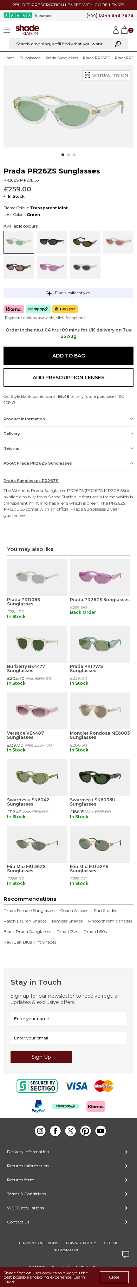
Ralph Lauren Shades (25, 921)
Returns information (28, 1165)
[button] (62, 154)
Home (9, 57)
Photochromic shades (110, 921)
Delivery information (28, 1151)
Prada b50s (95, 931)
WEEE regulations (25, 1207)
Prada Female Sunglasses (29, 910)
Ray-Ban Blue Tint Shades (30, 942)
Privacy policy (81, 1243)
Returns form (20, 1179)
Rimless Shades (67, 921)
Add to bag (68, 356)
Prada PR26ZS (96, 57)
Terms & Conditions (26, 1193)
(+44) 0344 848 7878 (109, 15)
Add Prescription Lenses (68, 377)
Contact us (18, 1221)
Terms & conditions (38, 1243)
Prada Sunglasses (61, 57)
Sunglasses (30, 57)
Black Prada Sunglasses (27, 931)
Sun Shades (105, 910)
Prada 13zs (67, 931)
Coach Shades (74, 910)
